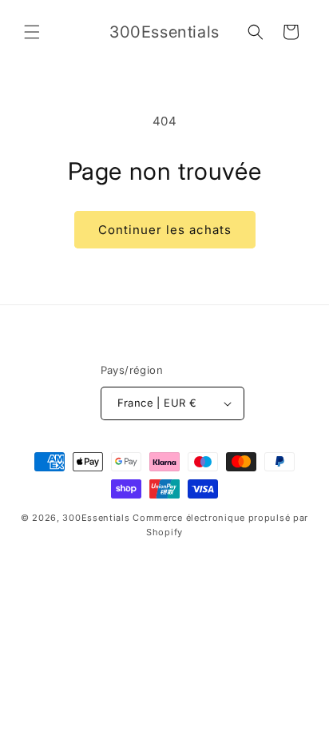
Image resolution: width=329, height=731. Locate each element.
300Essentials (95, 517)
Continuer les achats (165, 229)
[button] (32, 32)
